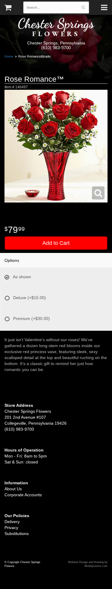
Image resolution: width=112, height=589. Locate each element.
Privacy (11, 527)
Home (8, 56)
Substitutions (16, 533)
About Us (13, 488)
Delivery (12, 521)
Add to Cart (56, 243)
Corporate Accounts (23, 494)
